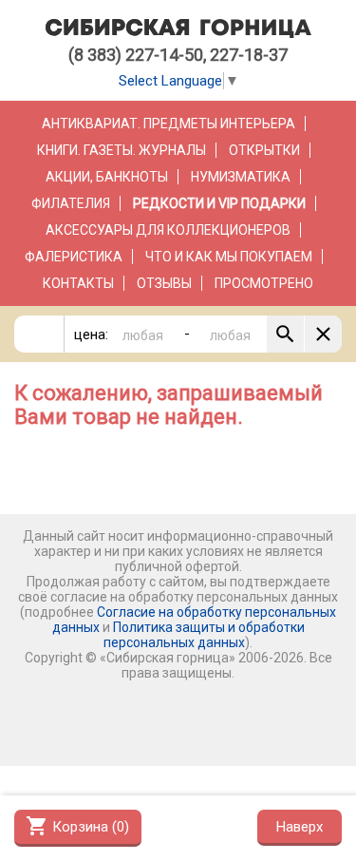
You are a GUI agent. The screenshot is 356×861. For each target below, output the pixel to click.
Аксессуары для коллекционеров (168, 230)
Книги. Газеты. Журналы (121, 150)
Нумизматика (240, 176)
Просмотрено (264, 283)
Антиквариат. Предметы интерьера (168, 123)
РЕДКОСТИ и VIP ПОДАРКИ (219, 203)
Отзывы (164, 283)
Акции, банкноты (107, 176)
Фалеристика (73, 256)
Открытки (264, 150)
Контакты (78, 283)
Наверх (299, 826)
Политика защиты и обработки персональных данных (204, 635)
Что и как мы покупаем (228, 256)
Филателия (70, 203)
